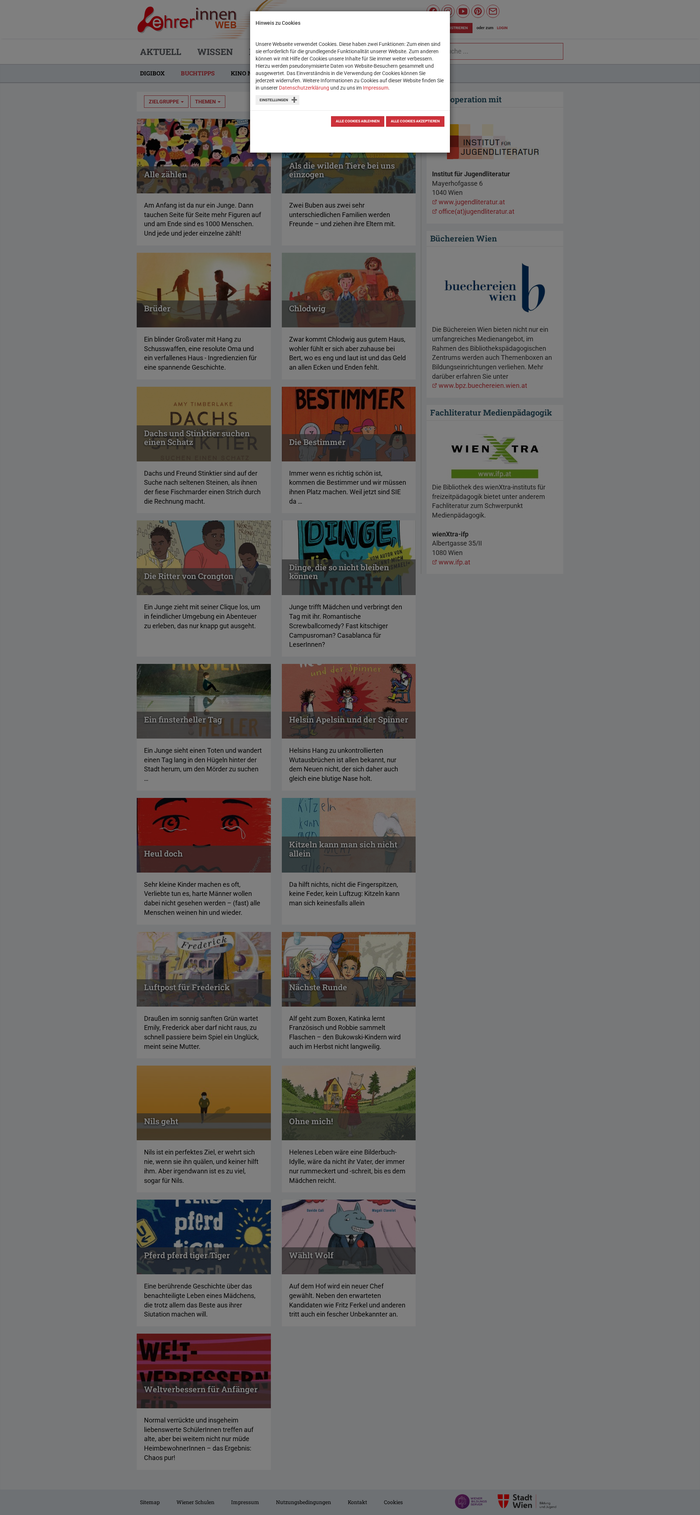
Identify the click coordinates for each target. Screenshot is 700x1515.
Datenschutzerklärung (304, 88)
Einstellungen (274, 100)
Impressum (375, 88)
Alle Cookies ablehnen (358, 121)
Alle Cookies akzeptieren (415, 121)
